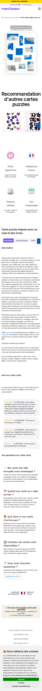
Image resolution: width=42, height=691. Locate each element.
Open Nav (39, 8)
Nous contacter (15, 630)
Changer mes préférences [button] (21, 686)
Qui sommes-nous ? (21, 643)
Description (8, 240)
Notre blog (18, 639)
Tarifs (33, 241)
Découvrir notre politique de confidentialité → (20, 675)
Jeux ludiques (15, 17)
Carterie (6, 17)
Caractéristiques (22, 241)
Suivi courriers (27, 630)
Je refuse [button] (21, 683)
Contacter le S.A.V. (12, 576)
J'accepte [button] (21, 679)
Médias (25, 639)
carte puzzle (10, 332)
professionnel (27, 5)
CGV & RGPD (18, 635)
